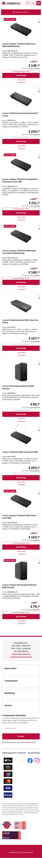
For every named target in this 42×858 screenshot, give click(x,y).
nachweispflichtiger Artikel (21, 71)
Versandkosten (31, 804)
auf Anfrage (21, 75)
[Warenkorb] (33, 3)
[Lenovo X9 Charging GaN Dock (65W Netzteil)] (21, 372)
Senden (21, 736)
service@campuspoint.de (21, 657)
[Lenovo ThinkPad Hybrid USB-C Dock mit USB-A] (21, 306)
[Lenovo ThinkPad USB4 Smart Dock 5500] (21, 236)
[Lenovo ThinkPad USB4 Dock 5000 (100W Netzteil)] (21, 29)
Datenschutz (31, 742)
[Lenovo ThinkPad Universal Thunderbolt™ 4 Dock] (21, 99)
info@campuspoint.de (21, 654)
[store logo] (10, 3)
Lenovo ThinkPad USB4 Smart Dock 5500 (20, 452)
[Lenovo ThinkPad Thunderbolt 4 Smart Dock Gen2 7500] (21, 165)
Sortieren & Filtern (22, 12)
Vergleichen (21, 82)
